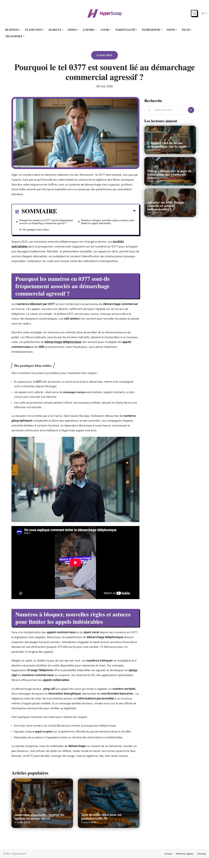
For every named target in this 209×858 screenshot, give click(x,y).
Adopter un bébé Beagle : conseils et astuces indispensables (166, 205)
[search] (194, 13)
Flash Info (104, 55)
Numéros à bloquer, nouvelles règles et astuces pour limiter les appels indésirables (107, 221)
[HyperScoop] (104, 13)
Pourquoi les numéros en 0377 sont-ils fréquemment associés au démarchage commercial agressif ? (46, 221)
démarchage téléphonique (63, 342)
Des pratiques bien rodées (36, 229)
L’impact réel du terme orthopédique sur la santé (166, 144)
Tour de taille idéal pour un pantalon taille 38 (101, 816)
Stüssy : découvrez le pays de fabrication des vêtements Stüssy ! (169, 174)
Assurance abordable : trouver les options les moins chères (39, 816)
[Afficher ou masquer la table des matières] (96, 211)
